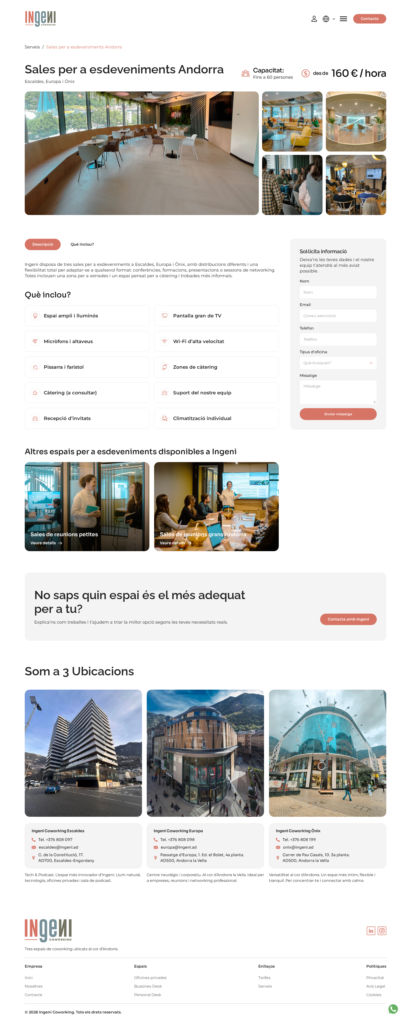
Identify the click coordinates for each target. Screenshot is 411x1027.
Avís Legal (375, 986)
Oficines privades (150, 977)
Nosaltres (34, 986)
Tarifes (264, 977)
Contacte (33, 995)
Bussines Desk (148, 986)
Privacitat (375, 977)
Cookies (373, 995)
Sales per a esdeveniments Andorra (84, 47)
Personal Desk (147, 995)
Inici (29, 977)
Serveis (32, 47)
